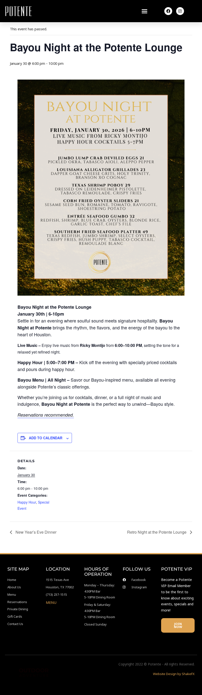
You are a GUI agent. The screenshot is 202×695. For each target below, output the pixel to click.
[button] (144, 11)
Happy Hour (26, 502)
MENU (51, 602)
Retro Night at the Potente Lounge (157, 532)
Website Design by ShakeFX (174, 674)
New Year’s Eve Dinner (35, 532)
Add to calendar (45, 437)
